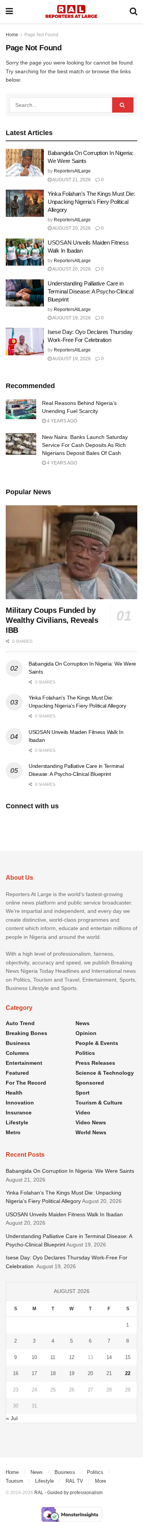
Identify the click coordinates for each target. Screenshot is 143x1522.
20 (90, 1373)
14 (109, 1357)
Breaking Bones (26, 1033)
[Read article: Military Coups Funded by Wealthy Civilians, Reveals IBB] (71, 552)
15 (127, 1357)
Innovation (20, 1103)
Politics (85, 1053)
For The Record (26, 1083)
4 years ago (61, 421)
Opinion (86, 1033)
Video (83, 1112)
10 (34, 1357)
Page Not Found (41, 34)
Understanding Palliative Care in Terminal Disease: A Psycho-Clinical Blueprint (90, 291)
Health (14, 1093)
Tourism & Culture (99, 1103)
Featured (17, 1073)
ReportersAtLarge (72, 171)
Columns (17, 1053)
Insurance (19, 1112)
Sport (83, 1093)
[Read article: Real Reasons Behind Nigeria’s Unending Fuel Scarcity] (21, 410)
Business (18, 1043)
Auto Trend (20, 1023)
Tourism (14, 1481)
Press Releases (95, 1063)
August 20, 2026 (71, 228)
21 (109, 1373)
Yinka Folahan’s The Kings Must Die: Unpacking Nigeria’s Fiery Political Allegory (91, 201)
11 (52, 1357)
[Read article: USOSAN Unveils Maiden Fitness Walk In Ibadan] (25, 252)
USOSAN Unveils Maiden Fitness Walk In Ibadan (64, 1214)
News (83, 1023)
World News (91, 1132)
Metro (13, 1132)
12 (71, 1357)
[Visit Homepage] (71, 11)
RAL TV (74, 1481)
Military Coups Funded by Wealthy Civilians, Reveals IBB (52, 620)
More (100, 1481)
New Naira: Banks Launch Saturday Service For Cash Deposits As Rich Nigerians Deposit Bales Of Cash (85, 445)
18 (53, 1373)
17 (34, 1373)
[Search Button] (133, 11)
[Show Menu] (9, 11)
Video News (91, 1122)
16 (15, 1373)
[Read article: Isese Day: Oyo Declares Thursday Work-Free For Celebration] (25, 341)
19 (71, 1373)
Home (12, 34)
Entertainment (24, 1063)
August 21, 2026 (71, 179)
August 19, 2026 (71, 318)
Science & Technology (105, 1073)
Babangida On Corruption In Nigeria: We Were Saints (70, 1171)
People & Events (97, 1043)
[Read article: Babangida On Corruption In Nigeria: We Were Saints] (25, 162)
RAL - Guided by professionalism (68, 1492)
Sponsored (90, 1083)
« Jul (12, 1418)
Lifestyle (17, 1122)
